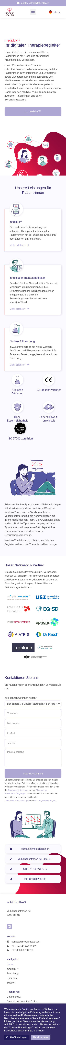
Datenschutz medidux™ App (22, 1001)
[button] (33, 12)
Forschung (12, 973)
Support (11, 982)
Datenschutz (14, 996)
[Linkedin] (9, 926)
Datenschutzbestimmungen (17, 800)
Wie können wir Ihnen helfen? (21, 697)
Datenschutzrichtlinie (17, 790)
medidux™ (13, 968)
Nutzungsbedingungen (45, 800)
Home (10, 964)
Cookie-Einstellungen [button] (16, 1037)
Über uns (12, 978)
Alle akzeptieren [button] (40, 1037)
